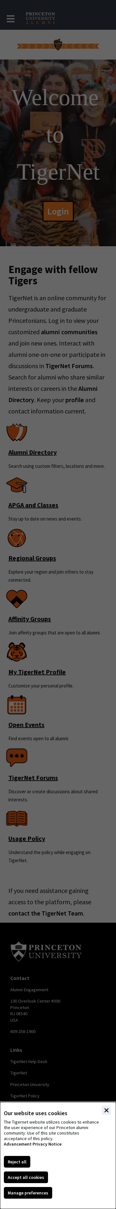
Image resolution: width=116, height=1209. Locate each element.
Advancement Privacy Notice (33, 1144)
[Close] (106, 1110)
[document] (58, 1155)
